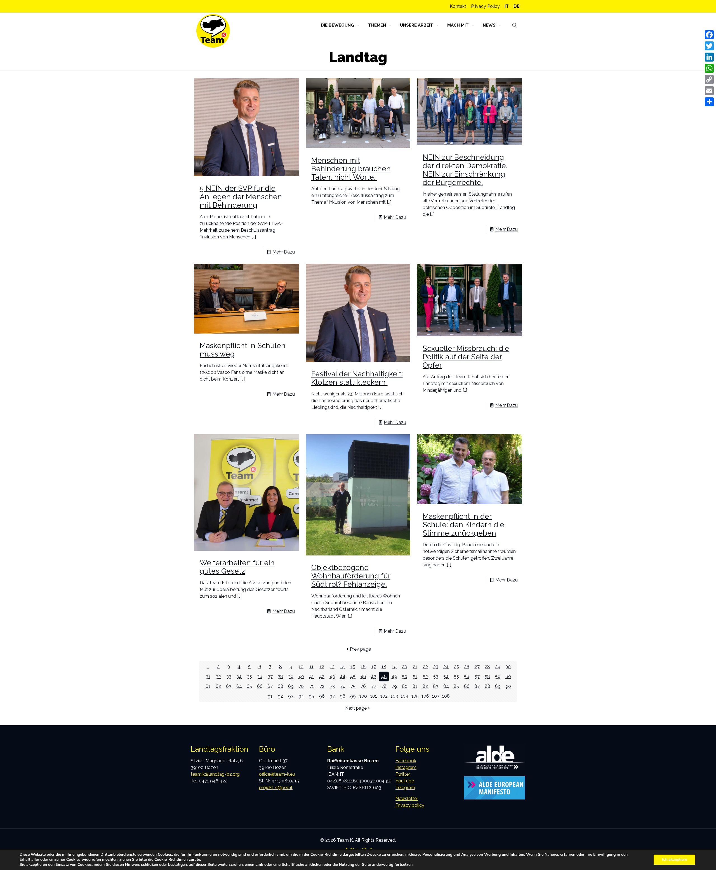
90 (508, 686)
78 (384, 686)
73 (332, 686)
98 (342, 696)
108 (446, 696)
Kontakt (458, 6)
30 (508, 666)
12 (322, 666)
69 (291, 686)
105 (415, 696)
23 (435, 666)
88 (487, 686)
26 (466, 666)
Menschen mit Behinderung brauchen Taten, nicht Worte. (351, 168)
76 (363, 686)
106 (425, 696)
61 (208, 686)
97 (332, 696)
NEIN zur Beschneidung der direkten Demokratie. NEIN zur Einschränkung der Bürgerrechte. (465, 170)
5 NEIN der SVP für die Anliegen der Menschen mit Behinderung (241, 196)
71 (311, 686)
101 (373, 696)
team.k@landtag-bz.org (215, 774)
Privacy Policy (485, 6)
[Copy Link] (709, 79)
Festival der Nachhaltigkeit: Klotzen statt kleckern (357, 378)
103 (394, 696)
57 (477, 676)
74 (342, 686)
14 (342, 666)
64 (239, 686)
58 (487, 676)
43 (332, 676)
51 (415, 676)
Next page (356, 708)
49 (394, 676)
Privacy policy (409, 805)
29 (497, 666)
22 (425, 666)
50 (404, 676)
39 (290, 676)
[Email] (709, 90)
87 (477, 686)
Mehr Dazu (283, 252)
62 (218, 686)
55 (456, 676)
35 (249, 676)
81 (415, 686)
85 (456, 686)
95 (311, 696)
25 (456, 666)
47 (373, 676)
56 (466, 676)
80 (405, 686)
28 (487, 666)
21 (415, 666)
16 (363, 666)
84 (446, 686)
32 (218, 676)
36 (259, 676)
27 (477, 666)
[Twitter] (709, 45)
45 (352, 676)
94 (301, 696)
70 (301, 686)
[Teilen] (709, 101)
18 (383, 666)
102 (384, 696)
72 (321, 686)
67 (270, 686)
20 (404, 666)
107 (435, 696)
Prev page (360, 649)
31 (208, 676)
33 (228, 676)
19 (394, 666)
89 (498, 686)
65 (249, 686)
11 (312, 666)
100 (363, 696)
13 (332, 666)
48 (384, 676)
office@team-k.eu (277, 774)
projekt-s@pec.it (276, 787)
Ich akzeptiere (674, 859)
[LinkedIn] (709, 57)
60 (508, 676)
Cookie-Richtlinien (171, 859)
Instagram (405, 767)
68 (280, 686)
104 (404, 696)
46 (363, 676)
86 (467, 686)
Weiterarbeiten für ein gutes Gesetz (237, 567)
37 (270, 676)
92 (280, 696)
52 (425, 676)
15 (353, 666)
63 (228, 686)
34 (239, 676)
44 (342, 676)
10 (301, 666)
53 (435, 676)
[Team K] (213, 31)
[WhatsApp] (709, 68)
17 (373, 666)
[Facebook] (709, 34)
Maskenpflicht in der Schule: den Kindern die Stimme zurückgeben (463, 524)
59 (497, 676)
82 (425, 686)
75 (352, 686)
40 (301, 676)
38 (280, 676)
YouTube (404, 781)
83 (435, 686)
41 (311, 676)
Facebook (405, 760)
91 (270, 696)
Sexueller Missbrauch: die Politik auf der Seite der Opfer (466, 356)
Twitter (402, 774)
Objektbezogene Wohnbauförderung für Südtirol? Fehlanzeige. (350, 575)
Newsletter (406, 798)
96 (322, 696)
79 (394, 686)
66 (260, 686)
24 (446, 666)
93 (290, 696)
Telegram (405, 787)
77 (373, 686)
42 (321, 676)
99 (353, 696)
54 (446, 676)
